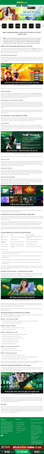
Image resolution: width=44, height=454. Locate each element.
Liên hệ (18, 432)
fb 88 (41, 442)
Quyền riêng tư (19, 426)
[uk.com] (22, 2)
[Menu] (1, 2)
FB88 (2, 422)
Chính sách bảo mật (20, 422)
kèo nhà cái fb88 (34, 443)
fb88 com (40, 443)
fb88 (32, 442)
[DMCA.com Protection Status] (4, 435)
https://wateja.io (19, 410)
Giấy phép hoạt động (21, 430)
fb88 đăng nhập (37, 442)
